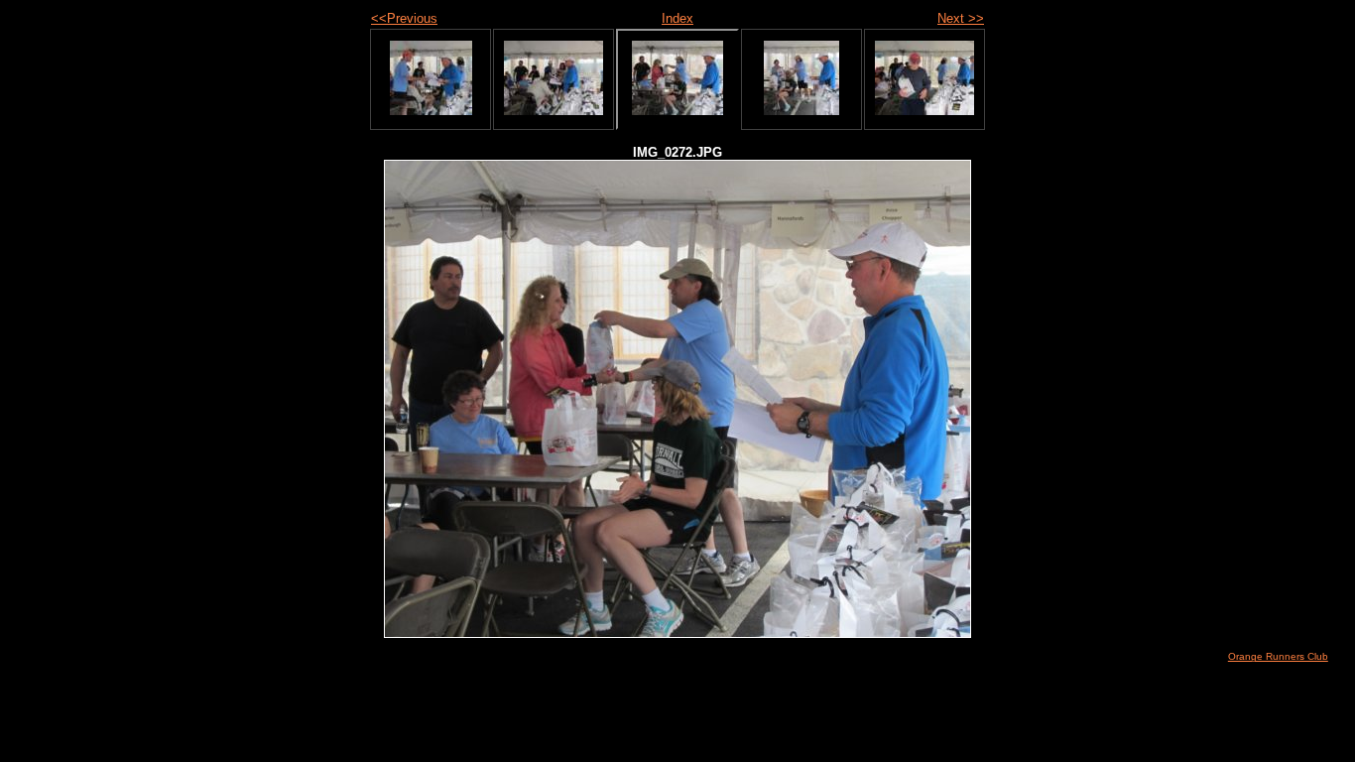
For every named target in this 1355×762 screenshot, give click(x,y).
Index (677, 18)
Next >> (960, 18)
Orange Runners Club (1278, 656)
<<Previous (404, 18)
